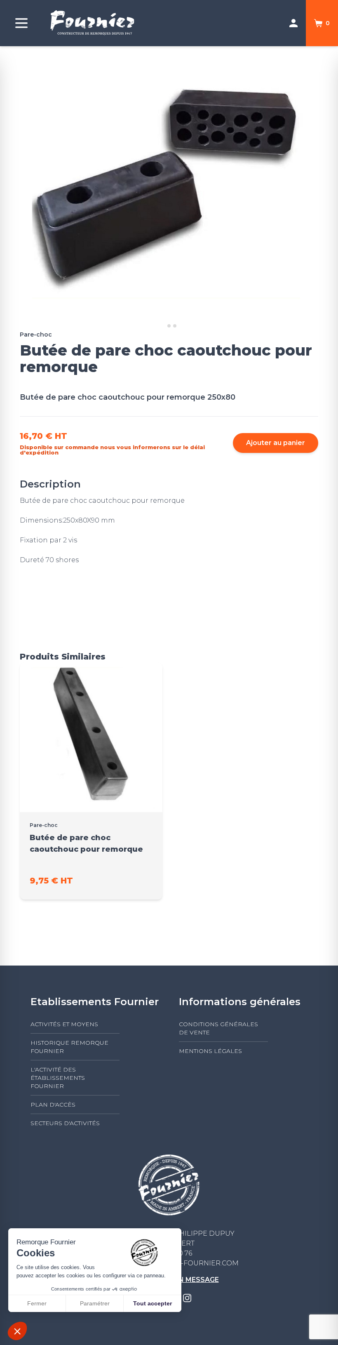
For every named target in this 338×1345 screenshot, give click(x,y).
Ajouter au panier (275, 443)
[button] (17, 1331)
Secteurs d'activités (65, 1123)
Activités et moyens (64, 1024)
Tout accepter (152, 1303)
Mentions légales (210, 1051)
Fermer (37, 1303)
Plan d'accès (53, 1104)
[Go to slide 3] (174, 325)
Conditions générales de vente (218, 1028)
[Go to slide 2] (169, 325)
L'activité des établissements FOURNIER (58, 1078)
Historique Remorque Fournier (69, 1047)
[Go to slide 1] (163, 325)
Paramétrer (95, 1303)
